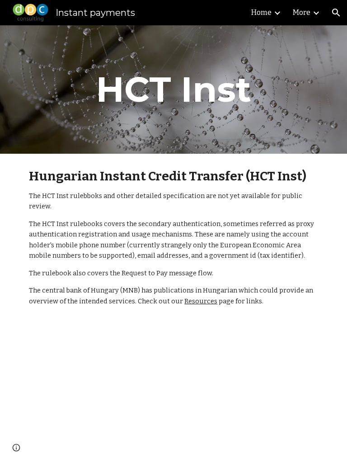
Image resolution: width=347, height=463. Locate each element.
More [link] (301, 12)
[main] (173, 89)
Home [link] (261, 12)
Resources (200, 301)
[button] (336, 13)
